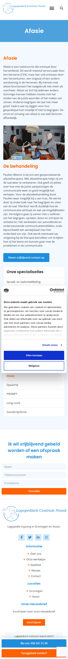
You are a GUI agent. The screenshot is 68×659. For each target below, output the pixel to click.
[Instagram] (46, 537)
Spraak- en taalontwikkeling (24, 282)
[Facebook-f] (21, 537)
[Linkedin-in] (38, 537)
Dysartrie (12, 385)
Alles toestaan (34, 355)
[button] (51, 8)
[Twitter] (30, 537)
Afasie (10, 376)
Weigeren (34, 365)
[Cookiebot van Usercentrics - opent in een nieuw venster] (49, 290)
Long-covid (13, 403)
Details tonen (50, 345)
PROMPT (12, 394)
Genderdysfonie (17, 412)
